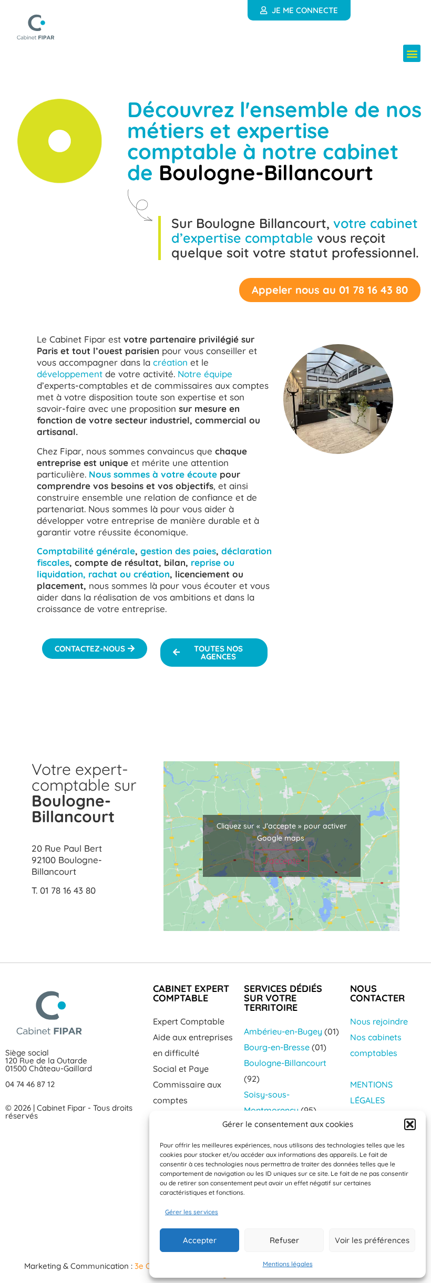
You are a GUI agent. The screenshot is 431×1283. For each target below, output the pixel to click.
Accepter (200, 1240)
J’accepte (281, 860)
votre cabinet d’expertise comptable (294, 230)
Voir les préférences (372, 1240)
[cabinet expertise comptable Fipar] (36, 27)
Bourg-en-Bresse (277, 1047)
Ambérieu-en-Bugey (283, 1031)
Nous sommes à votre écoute (153, 474)
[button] (410, 1124)
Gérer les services (191, 1212)
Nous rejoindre (379, 1021)
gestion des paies (178, 550)
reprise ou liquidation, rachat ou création (135, 568)
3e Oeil (146, 1266)
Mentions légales (288, 1264)
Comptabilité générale (86, 550)
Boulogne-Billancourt (285, 1063)
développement (69, 373)
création (170, 362)
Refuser (284, 1240)
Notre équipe (205, 373)
